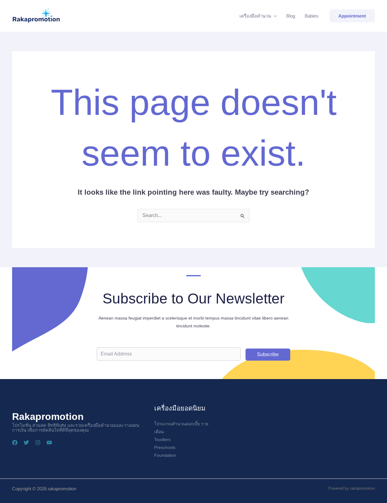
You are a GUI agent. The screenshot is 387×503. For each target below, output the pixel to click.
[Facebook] (15, 442)
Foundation (165, 455)
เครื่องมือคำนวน (255, 15)
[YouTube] (49, 442)
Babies (311, 15)
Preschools (164, 447)
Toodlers (162, 439)
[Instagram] (38, 442)
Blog (290, 15)
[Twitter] (26, 442)
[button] (274, 16)
